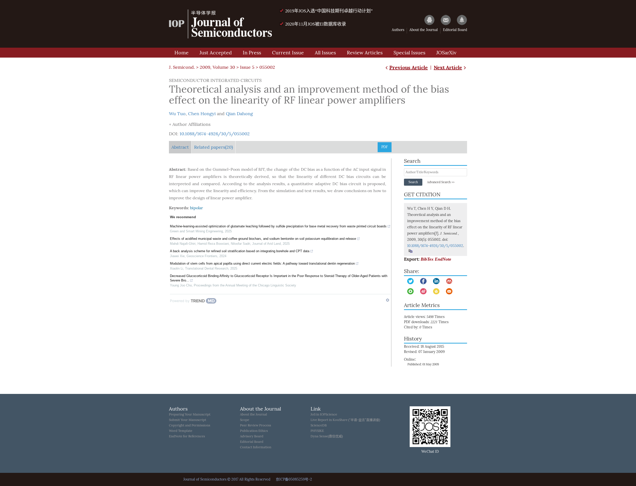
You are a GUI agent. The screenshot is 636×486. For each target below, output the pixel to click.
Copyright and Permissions (189, 425)
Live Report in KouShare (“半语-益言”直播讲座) (345, 420)
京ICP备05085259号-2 (294, 479)
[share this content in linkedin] (436, 281)
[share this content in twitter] (410, 281)
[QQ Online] (427, 20)
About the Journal (423, 30)
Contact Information (255, 447)
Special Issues (409, 53)
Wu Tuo (177, 113)
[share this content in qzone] (436, 291)
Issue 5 (247, 67)
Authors (398, 30)
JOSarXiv (446, 53)
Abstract (180, 147)
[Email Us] (443, 20)
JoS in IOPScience (324, 414)
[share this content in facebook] (423, 281)
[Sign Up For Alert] (459, 20)
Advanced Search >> (440, 182)
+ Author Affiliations (189, 124)
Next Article (448, 67)
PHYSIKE (317, 431)
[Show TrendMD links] (388, 300)
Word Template (180, 431)
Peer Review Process (255, 425)
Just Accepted (215, 53)
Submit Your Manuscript (187, 420)
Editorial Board (455, 30)
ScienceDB (319, 425)
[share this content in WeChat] (410, 291)
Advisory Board (251, 436)
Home (181, 53)
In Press (252, 53)
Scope (244, 420)
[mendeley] (449, 281)
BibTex (427, 259)
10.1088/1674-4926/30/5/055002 (215, 134)
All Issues (325, 53)
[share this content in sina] (423, 291)
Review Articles (365, 53)
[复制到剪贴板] (410, 251)
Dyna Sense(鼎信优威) (327, 436)
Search (413, 182)
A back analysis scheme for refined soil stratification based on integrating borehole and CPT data (239, 251)
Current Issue (288, 53)
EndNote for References (187, 436)
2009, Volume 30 (217, 67)
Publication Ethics (254, 431)
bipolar (196, 208)
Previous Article (408, 67)
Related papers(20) (213, 147)
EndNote (443, 259)
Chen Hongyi (202, 113)
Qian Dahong (239, 113)
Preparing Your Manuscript (189, 414)
